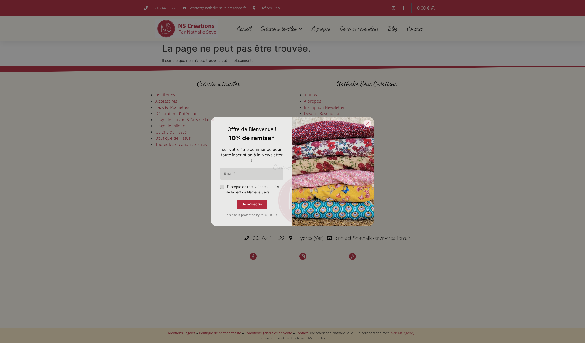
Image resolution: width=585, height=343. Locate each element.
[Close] (367, 123)
